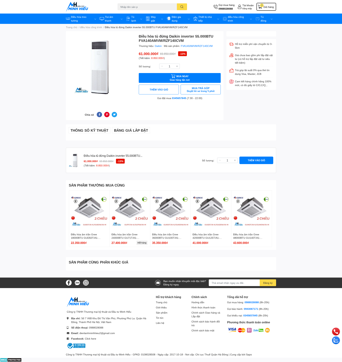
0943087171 (251, 308)
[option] (101, 67)
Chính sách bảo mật (202, 330)
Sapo (249, 354)
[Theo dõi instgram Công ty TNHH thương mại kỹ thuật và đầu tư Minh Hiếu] (86, 282)
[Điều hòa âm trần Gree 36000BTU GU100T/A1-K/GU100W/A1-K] (170, 210)
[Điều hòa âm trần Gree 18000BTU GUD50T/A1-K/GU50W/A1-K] (89, 210)
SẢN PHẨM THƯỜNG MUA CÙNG (97, 185)
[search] (182, 6)
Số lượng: (145, 66)
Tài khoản (248, 5)
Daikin (158, 45)
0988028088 (226, 8)
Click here (90, 338)
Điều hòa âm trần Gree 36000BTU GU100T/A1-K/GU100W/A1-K (165, 238)
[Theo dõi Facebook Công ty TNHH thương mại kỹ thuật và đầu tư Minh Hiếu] (69, 282)
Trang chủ (161, 302)
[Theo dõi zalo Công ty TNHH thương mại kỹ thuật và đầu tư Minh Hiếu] (77, 282)
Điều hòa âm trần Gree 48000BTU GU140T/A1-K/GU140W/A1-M (246, 238)
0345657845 (179, 98)
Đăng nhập (247, 8)
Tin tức (160, 317)
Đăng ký (268, 282)
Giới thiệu (161, 307)
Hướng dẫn (197, 302)
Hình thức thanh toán (203, 307)
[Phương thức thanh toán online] (249, 330)
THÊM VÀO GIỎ (159, 89)
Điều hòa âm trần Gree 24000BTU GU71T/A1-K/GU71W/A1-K (125, 238)
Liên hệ (160, 322)
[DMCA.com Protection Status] (11, 359)
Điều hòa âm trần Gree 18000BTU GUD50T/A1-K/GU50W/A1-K (84, 238)
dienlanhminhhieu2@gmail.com (97, 333)
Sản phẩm (161, 312)
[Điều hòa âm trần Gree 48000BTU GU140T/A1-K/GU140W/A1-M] (251, 210)
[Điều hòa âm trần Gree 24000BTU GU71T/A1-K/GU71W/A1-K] (130, 210)
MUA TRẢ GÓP (200, 89)
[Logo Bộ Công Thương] (76, 345)
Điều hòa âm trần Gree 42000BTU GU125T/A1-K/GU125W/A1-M (206, 238)
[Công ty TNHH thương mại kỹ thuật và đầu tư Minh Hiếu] (88, 7)
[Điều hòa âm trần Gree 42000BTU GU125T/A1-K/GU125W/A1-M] (211, 210)
